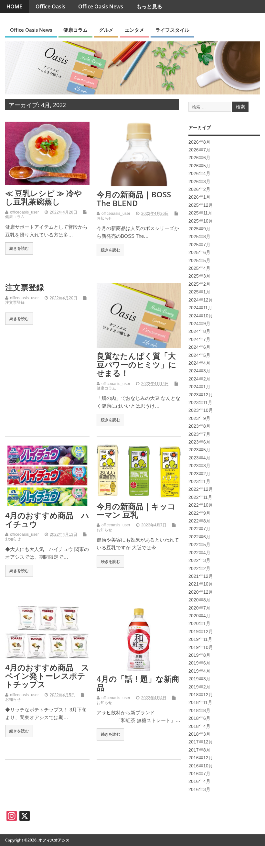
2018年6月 (199, 718)
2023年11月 (200, 402)
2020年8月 (199, 600)
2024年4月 (199, 363)
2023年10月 (200, 410)
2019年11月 (200, 639)
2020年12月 (200, 592)
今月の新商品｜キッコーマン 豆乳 (136, 510)
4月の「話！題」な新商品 (138, 682)
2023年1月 (199, 481)
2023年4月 (199, 458)
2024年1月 (199, 386)
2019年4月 (199, 671)
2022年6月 (199, 536)
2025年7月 (199, 244)
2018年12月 (200, 694)
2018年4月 (199, 726)
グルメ (106, 30)
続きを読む (19, 248)
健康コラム (75, 30)
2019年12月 (200, 631)
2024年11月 (200, 307)
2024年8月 (199, 331)
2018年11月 (200, 702)
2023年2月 (199, 473)
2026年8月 (199, 142)
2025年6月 (199, 252)
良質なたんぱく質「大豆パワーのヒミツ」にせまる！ (136, 364)
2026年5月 (199, 165)
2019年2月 (199, 687)
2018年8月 (199, 710)
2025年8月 (199, 236)
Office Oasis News (100, 6)
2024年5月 (199, 355)
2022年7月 (199, 528)
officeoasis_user (24, 212)
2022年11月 (200, 497)
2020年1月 (199, 623)
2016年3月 (199, 789)
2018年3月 (199, 734)
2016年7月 (199, 773)
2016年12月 (200, 757)
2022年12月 (200, 489)
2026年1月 (199, 197)
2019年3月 (199, 678)
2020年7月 (199, 608)
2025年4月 (199, 268)
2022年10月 (200, 505)
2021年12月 (200, 576)
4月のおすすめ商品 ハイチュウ (47, 519)
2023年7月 (199, 434)
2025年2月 (199, 284)
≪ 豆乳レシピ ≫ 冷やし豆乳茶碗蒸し (43, 197)
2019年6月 (199, 663)
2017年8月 (199, 750)
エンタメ (134, 30)
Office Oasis (50, 6)
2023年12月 (200, 394)
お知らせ (104, 218)
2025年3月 (199, 276)
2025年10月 (200, 221)
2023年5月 (199, 449)
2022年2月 (199, 568)
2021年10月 (200, 584)
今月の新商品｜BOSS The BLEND (134, 198)
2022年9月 (199, 513)
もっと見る (149, 6)
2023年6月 (199, 442)
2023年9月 (199, 418)
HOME (14, 6)
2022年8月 (199, 521)
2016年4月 (199, 781)
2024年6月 (199, 347)
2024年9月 (199, 323)
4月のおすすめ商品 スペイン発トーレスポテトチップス (47, 676)
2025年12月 (200, 205)
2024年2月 (199, 379)
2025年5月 (199, 260)
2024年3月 (199, 370)
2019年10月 (200, 647)
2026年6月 (199, 157)
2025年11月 (200, 213)
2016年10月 (200, 766)
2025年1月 (199, 292)
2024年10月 (200, 315)
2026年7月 (199, 150)
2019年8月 (199, 655)
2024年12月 (200, 300)
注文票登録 (24, 287)
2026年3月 (199, 181)
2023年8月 (199, 426)
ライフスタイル (172, 30)
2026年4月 (199, 173)
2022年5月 (199, 544)
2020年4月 (199, 615)
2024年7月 (199, 339)
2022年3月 (199, 560)
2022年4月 (199, 552)
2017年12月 (200, 742)
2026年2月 (199, 189)
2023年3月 (199, 465)
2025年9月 (199, 228)
